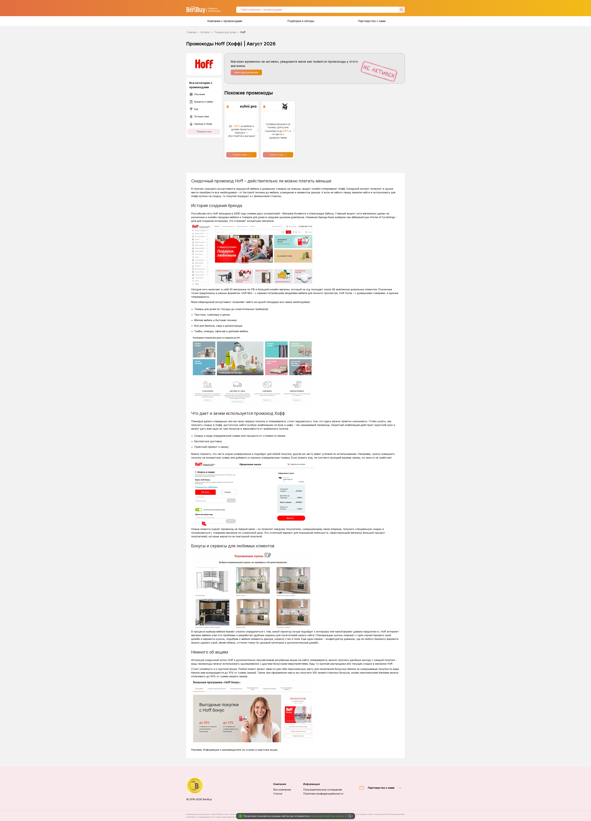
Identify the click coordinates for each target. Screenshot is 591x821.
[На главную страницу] (199, 786)
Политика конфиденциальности (323, 793)
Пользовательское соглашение (322, 789)
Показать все (204, 131)
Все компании (282, 789)
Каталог (205, 32)
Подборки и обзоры (300, 21)
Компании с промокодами (224, 21)
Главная (191, 32)
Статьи (277, 793)
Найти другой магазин (246, 72)
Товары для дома (225, 32)
